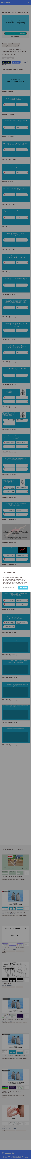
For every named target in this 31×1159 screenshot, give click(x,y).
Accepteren (23, 587)
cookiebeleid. (21, 583)
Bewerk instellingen (9, 587)
